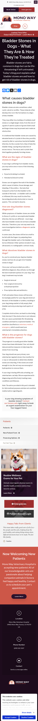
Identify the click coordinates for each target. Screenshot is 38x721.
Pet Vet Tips (8, 443)
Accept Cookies (10, 717)
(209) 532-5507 (19, 5)
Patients (6, 428)
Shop (15, 26)
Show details (26, 712)
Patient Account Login (20, 513)
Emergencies (26, 9)
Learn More (19, 596)
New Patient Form (10, 433)
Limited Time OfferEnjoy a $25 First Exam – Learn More (18, 33)
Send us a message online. (19, 669)
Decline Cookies (27, 717)
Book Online (11, 9)
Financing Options (10, 438)
